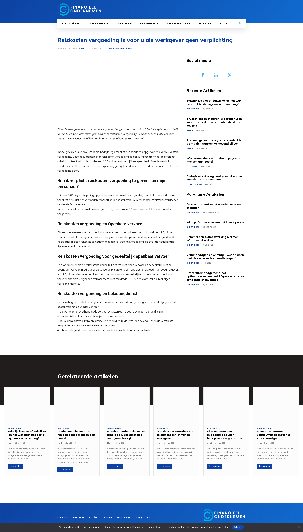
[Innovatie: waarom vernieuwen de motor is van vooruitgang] (276, 405)
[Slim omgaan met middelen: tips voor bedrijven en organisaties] (226, 405)
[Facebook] (203, 75)
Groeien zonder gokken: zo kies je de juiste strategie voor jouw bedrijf (126, 435)
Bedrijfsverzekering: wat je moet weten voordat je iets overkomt (214, 177)
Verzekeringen (194, 184)
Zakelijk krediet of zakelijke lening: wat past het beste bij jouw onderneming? (214, 102)
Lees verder (15, 466)
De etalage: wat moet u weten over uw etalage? (214, 206)
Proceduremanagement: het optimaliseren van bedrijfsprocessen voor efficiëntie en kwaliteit (215, 276)
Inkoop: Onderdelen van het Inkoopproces (215, 222)
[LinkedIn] (216, 75)
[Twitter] (229, 75)
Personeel (127, 48)
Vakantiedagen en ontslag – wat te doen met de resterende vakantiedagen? (215, 256)
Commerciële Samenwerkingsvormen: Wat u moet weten (213, 238)
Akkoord (238, 527)
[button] (240, 23)
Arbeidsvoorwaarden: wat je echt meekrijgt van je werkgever (176, 435)
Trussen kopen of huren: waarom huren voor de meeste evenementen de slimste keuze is (214, 122)
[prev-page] (6, 482)
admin (81, 48)
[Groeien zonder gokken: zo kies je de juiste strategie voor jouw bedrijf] (126, 405)
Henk (10, 443)
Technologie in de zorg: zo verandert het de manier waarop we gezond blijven (215, 141)
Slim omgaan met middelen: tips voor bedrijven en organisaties (225, 435)
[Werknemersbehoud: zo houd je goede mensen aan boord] (76, 405)
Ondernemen (115, 48)
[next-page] (11, 482)
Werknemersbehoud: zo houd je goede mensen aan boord (213, 159)
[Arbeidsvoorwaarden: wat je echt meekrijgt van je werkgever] (176, 405)
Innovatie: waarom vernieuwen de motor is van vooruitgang (273, 435)
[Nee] (299, 527)
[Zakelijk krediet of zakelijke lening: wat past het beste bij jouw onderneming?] (27, 405)
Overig (190, 130)
